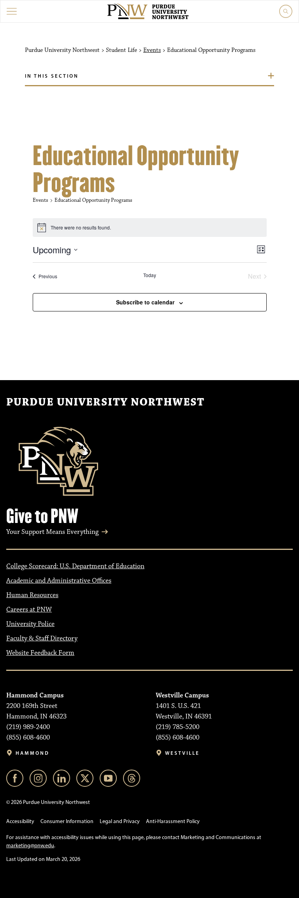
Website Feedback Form (40, 653)
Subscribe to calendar (145, 302)
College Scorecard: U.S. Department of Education (75, 566)
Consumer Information (66, 821)
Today (149, 275)
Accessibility (20, 821)
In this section (52, 76)
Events (152, 50)
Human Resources (32, 595)
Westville (182, 753)
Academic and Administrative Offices (58, 580)
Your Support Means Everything (52, 532)
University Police (30, 624)
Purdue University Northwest (105, 402)
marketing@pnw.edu (30, 845)
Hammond (32, 753)
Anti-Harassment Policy (173, 821)
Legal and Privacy (120, 821)
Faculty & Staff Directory (41, 638)
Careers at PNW (29, 609)
